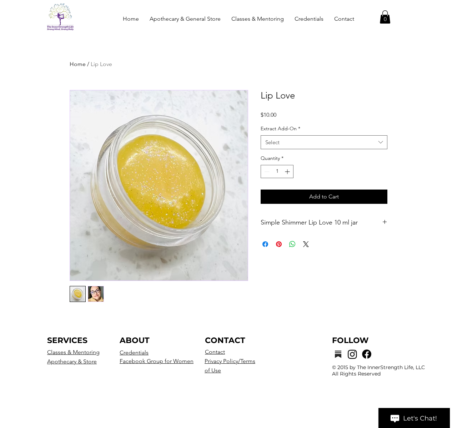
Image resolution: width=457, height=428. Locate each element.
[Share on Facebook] (265, 244)
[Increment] (287, 171)
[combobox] (324, 142)
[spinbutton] (277, 171)
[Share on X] (306, 244)
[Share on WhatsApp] (292, 244)
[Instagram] (352, 354)
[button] (385, 17)
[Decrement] (266, 171)
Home (78, 64)
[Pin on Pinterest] (279, 244)
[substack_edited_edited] (338, 354)
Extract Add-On (280, 128)
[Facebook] (367, 354)
